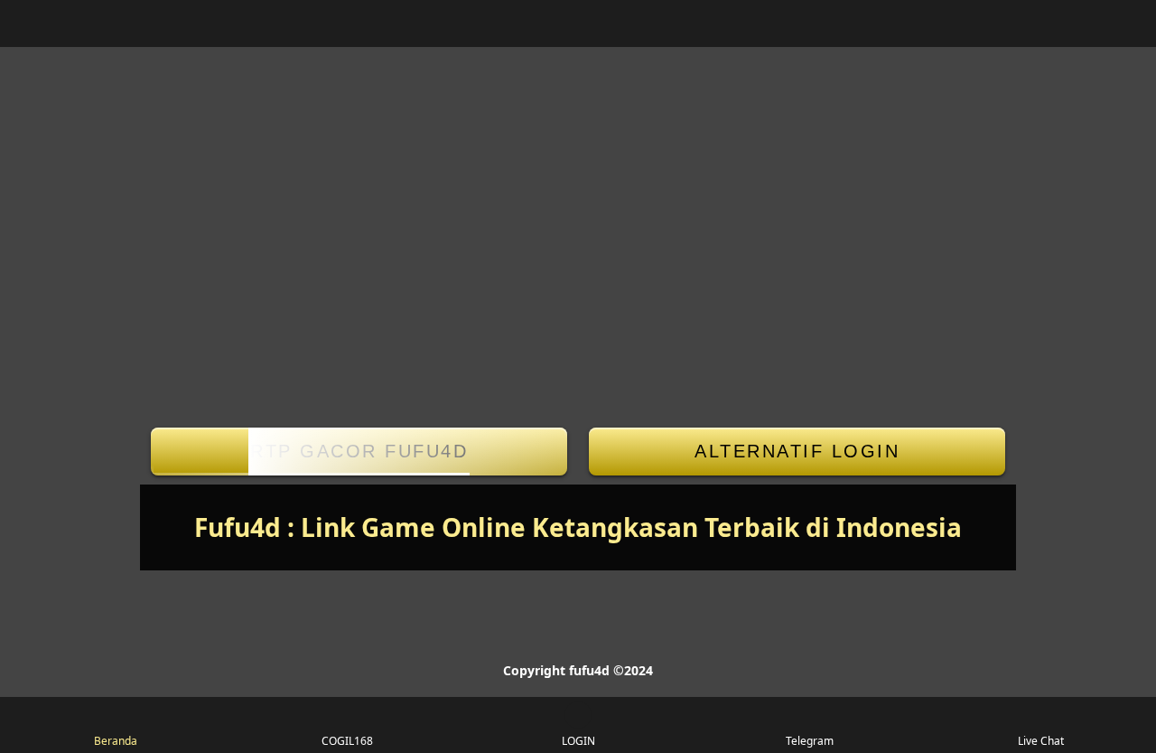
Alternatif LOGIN (797, 451)
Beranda (115, 740)
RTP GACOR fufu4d (359, 451)
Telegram (810, 740)
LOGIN (578, 740)
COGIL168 (347, 740)
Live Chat (1041, 740)
